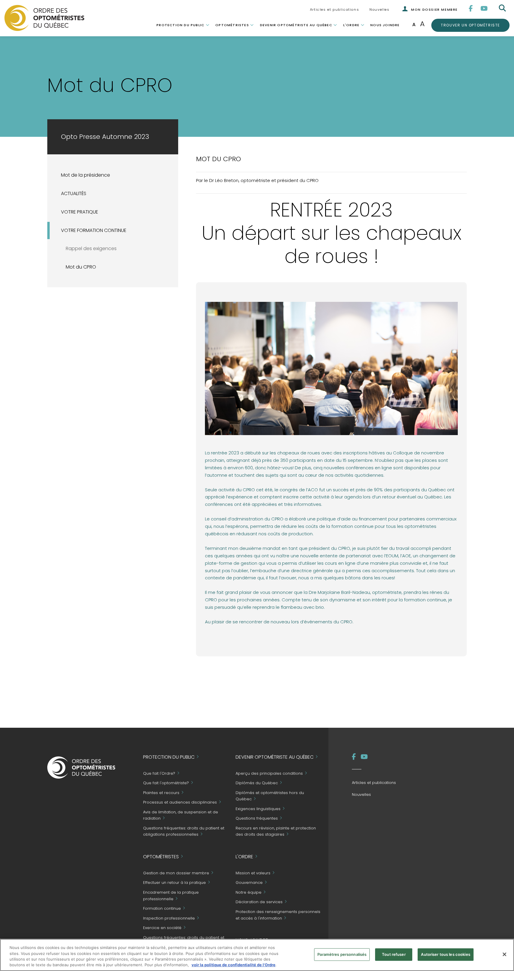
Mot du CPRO (81, 266)
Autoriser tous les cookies (445, 954)
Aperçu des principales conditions (269, 773)
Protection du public (180, 25)
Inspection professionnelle (169, 918)
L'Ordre (351, 25)
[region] (257, 955)
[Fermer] (504, 954)
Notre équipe (248, 892)
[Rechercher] (503, 8)
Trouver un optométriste (470, 25)
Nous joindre (384, 25)
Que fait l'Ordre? (159, 773)
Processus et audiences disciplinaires (180, 802)
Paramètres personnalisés (341, 954)
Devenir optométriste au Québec (296, 25)
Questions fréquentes (257, 818)
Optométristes (232, 25)
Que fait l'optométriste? (166, 783)
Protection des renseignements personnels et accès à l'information (278, 915)
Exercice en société (162, 928)
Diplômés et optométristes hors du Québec (270, 796)
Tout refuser (394, 954)
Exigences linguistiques (258, 809)
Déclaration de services (259, 902)
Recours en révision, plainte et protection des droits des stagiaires (276, 831)
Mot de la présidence (85, 175)
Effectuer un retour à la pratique (174, 883)
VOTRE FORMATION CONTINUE (93, 230)
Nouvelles (379, 9)
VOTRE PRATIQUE (79, 211)
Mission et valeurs (253, 873)
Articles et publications (334, 9)
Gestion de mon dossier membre (176, 873)
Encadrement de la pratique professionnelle (171, 896)
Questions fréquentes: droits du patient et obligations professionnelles (183, 831)
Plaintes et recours (161, 793)
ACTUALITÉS (73, 193)
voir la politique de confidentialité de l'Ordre (233, 964)
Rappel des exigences (91, 248)
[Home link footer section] (81, 767)
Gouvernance (249, 883)
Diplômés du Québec (257, 783)
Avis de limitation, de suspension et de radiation (180, 815)
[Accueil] (44, 17)
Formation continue (162, 908)
